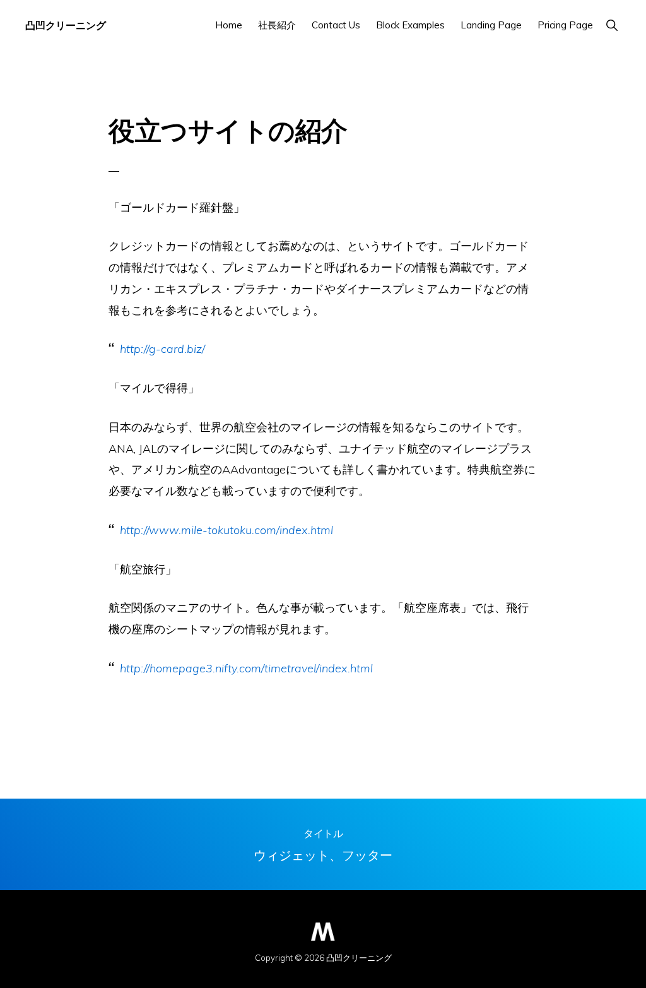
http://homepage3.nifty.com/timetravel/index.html (246, 668)
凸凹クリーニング (65, 25)
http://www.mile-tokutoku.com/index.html (226, 530)
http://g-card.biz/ (162, 349)
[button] (611, 25)
